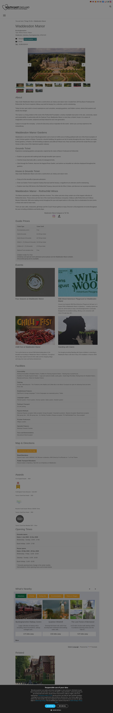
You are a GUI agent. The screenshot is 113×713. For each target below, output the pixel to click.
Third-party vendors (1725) (45, 695)
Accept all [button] (50, 706)
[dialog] (56, 699)
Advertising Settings (40, 700)
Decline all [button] (62, 706)
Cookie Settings (74, 700)
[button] (56, 710)
